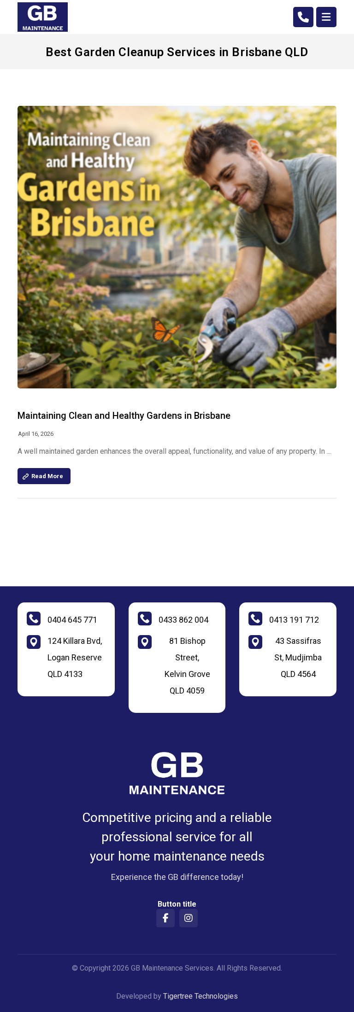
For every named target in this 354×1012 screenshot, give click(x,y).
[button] (326, 17)
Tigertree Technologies (200, 996)
